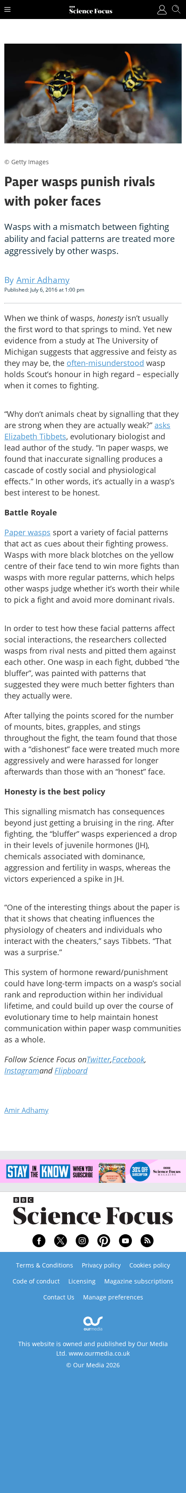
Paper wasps (27, 532)
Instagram (21, 1070)
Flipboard (71, 1070)
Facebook (128, 1059)
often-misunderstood (105, 363)
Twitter (98, 1059)
